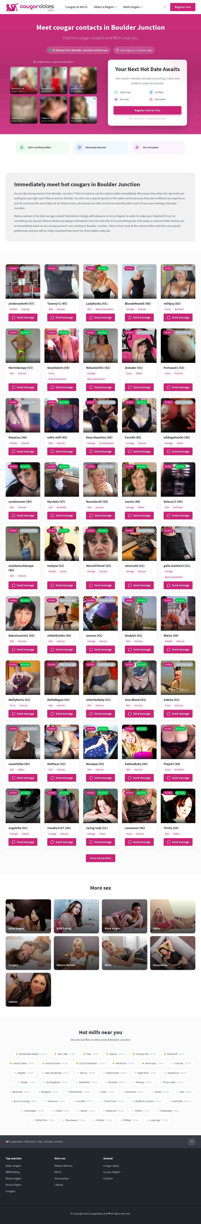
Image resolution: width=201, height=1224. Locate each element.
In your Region (111, 1172)
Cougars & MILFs (76, 7)
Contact (108, 1178)
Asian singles (13, 1165)
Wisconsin (30, 1141)
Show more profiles (100, 858)
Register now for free (147, 110)
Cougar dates (111, 1165)
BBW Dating (13, 1172)
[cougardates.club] (30, 7)
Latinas (58, 1184)
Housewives (61, 1178)
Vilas (40, 1141)
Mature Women (63, 1165)
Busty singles (13, 1184)
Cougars (10, 1191)
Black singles (13, 1178)
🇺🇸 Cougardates (14, 1141)
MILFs (57, 1172)
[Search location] (165, 7)
